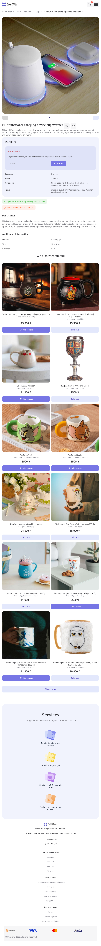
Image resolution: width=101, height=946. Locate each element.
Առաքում (50, 887)
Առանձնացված (50, 916)
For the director (74, 185)
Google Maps (50, 901)
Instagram (50, 857)
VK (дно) (50, 871)
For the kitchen (78, 183)
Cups (38, 12)
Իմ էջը (50, 912)
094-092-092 (52, 844)
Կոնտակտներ (50, 891)
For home (28, 12)
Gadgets (60, 183)
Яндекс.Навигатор (50, 896)
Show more (50, 689)
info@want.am (52, 839)
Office (67, 183)
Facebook (50, 862)
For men (62, 185)
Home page (7, 12)
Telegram (50, 866)
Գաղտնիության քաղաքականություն (50, 882)
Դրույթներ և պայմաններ (50, 921)
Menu (18, 12)
